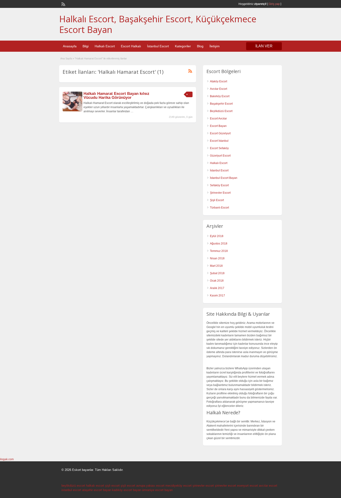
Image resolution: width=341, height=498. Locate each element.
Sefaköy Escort (219, 185)
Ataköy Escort (218, 81)
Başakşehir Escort (221, 103)
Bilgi (86, 46)
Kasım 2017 (217, 295)
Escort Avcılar (218, 118)
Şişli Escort (217, 200)
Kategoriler (183, 46)
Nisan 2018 (217, 258)
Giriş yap (274, 4)
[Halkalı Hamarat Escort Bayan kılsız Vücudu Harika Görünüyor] (72, 110)
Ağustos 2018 (218, 243)
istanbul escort (71, 490)
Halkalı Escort (105, 46)
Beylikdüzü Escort (221, 111)
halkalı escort (95, 485)
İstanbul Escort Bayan (223, 178)
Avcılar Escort (218, 88)
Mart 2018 (216, 265)
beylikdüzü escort (73, 485)
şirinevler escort (203, 485)
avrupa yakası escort (150, 485)
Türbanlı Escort (219, 207)
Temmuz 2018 (219, 251)
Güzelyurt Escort (220, 155)
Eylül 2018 (216, 236)
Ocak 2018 (217, 280)
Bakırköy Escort (219, 96)
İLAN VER (264, 46)
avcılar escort (268, 485)
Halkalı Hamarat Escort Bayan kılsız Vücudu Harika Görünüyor (116, 95)
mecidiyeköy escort (178, 485)
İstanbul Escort (158, 46)
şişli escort (112, 485)
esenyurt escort (247, 485)
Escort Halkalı (131, 46)
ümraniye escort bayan (157, 490)
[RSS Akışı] (63, 4)
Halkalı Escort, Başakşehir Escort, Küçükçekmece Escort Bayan (157, 24)
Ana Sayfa (66, 58)
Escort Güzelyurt (220, 133)
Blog (200, 46)
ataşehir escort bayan (96, 490)
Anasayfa (70, 46)
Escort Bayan (218, 126)
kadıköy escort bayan (126, 490)
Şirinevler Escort (220, 192)
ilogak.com (7, 459)
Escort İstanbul (219, 140)
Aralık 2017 (217, 288)
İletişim (214, 46)
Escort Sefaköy (219, 148)
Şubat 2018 (217, 273)
